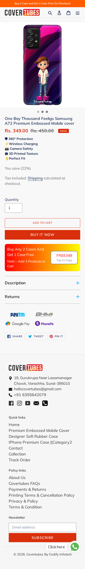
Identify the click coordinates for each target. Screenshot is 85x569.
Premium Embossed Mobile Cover (39, 430)
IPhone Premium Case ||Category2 (40, 442)
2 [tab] (42, 112)
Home (14, 424)
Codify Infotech (60, 554)
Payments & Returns (27, 489)
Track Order (20, 459)
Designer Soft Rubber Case (33, 436)
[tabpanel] (42, 64)
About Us (17, 477)
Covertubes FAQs (24, 483)
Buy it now (42, 234)
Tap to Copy (64, 257)
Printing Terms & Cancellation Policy (42, 495)
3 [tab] (47, 112)
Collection (17, 454)
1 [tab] (38, 112)
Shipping (35, 178)
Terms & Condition (25, 506)
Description (15, 282)
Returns (12, 296)
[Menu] (77, 12)
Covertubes (34, 554)
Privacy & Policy (23, 501)
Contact (16, 448)
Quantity (12, 199)
